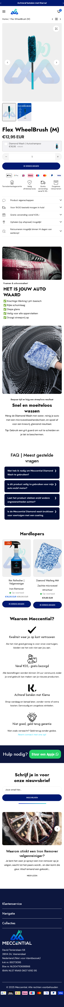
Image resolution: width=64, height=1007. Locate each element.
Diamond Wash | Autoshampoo (25, 144)
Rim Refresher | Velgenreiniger (16, 582)
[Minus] (6, 157)
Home (5, 19)
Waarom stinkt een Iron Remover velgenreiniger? (32, 853)
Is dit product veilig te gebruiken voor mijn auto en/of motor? (30, 486)
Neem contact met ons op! (32, 734)
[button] (57, 62)
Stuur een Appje (44, 754)
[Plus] (57, 157)
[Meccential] (14, 11)
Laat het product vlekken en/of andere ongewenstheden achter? (28, 500)
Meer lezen (32, 875)
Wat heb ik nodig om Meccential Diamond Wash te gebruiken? (30, 472)
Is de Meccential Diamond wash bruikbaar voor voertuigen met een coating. (30, 513)
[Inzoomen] (56, 28)
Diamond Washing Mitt (47, 580)
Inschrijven (32, 797)
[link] (32, 263)
